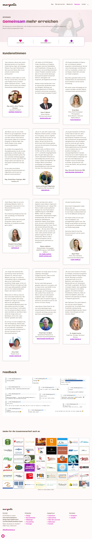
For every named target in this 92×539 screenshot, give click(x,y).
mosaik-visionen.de (15, 356)
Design (28, 515)
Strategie (29, 524)
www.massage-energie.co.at (45, 338)
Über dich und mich (60, 4)
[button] (88, 4)
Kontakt (84, 4)
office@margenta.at (9, 530)
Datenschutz (52, 518)
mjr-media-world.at (45, 254)
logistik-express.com (45, 256)
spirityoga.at (15, 248)
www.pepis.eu (45, 190)
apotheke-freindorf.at (15, 112)
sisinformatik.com (45, 118)
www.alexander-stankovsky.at (74, 172)
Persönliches (30, 522)
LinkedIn (73, 518)
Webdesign (29, 520)
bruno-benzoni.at (75, 120)
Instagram (74, 515)
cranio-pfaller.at (75, 259)
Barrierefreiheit (30, 518)
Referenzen (77, 4)
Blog (52, 4)
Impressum (51, 515)
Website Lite (70, 4)
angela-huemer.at (75, 339)
